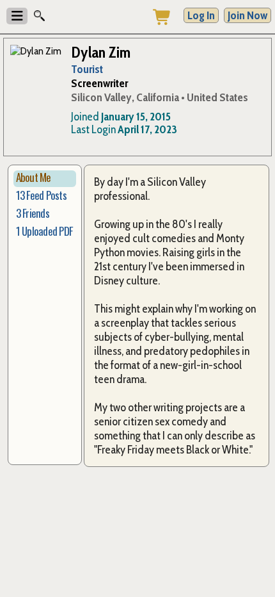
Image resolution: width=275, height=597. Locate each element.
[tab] (45, 178)
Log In (201, 15)
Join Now (247, 15)
